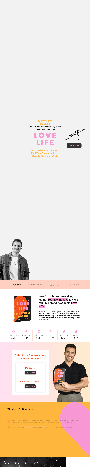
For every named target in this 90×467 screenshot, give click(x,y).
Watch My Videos (14, 335)
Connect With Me (26, 335)
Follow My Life (39, 335)
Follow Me (76, 335)
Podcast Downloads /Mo (51, 335)
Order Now (30, 373)
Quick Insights (64, 335)
